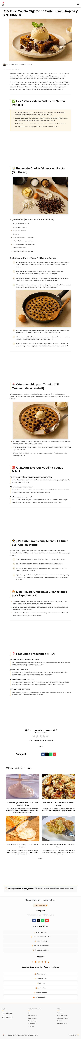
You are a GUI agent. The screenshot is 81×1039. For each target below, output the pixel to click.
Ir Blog (41, 747)
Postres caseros (14, 69)
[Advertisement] (40, 150)
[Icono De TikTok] (48, 962)
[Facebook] (35, 962)
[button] (43, 754)
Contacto (59, 1021)
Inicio (4, 69)
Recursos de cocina (33, 1015)
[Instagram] (42, 962)
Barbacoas (31, 1026)
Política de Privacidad (62, 1018)
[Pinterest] (45, 962)
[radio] (34, 736)
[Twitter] (3, 1013)
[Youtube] (38, 962)
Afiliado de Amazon (62, 1023)
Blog (8, 69)
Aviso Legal (60, 1012)
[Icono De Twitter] (32, 962)
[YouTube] (10, 1013)
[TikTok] (10, 1017)
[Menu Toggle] (78, 4)
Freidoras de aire (32, 1023)
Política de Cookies (62, 1015)
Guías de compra (32, 1018)
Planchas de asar (32, 1021)
